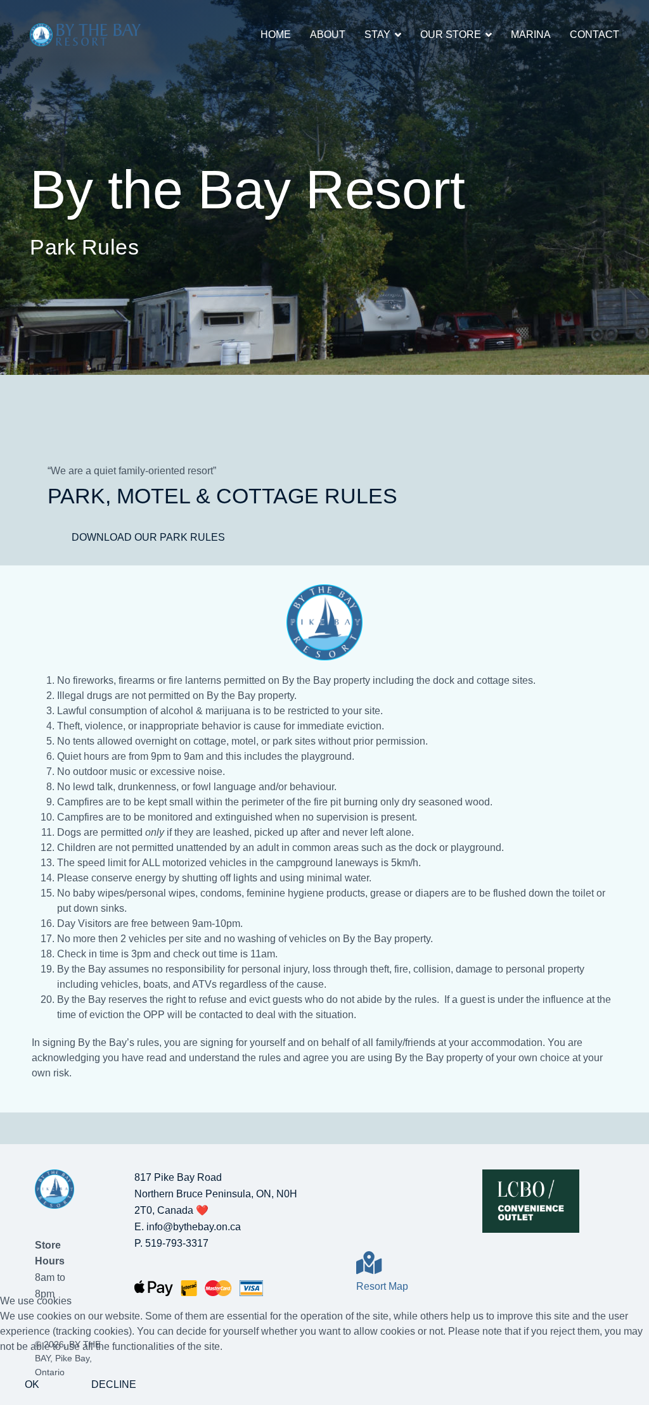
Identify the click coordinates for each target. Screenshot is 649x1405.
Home (275, 34)
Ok (32, 1384)
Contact (594, 34)
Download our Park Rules (148, 537)
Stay (377, 34)
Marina (531, 34)
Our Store (450, 34)
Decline (113, 1384)
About (327, 34)
